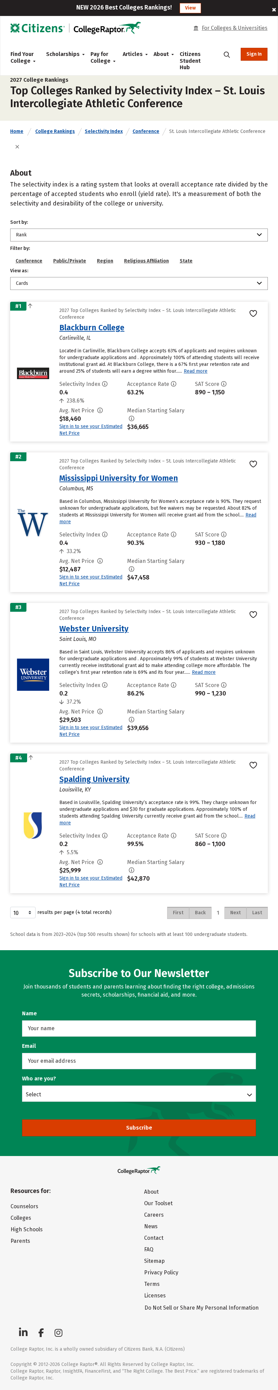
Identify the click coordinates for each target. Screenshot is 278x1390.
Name (29, 1013)
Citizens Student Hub (190, 61)
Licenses (155, 1295)
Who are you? (39, 1078)
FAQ (148, 1249)
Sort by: (19, 222)
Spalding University (94, 779)
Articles (133, 54)
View (190, 8)
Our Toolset (158, 1203)
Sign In (254, 54)
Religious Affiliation (146, 261)
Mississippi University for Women (118, 478)
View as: (19, 271)
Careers (154, 1215)
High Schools (27, 1229)
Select (33, 1094)
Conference (146, 131)
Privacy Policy (161, 1272)
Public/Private (69, 261)
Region (105, 261)
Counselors (24, 1206)
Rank (21, 235)
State (186, 261)
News (151, 1226)
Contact (153, 1238)
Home (16, 131)
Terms (152, 1284)
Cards (22, 283)
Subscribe (139, 1127)
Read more (195, 371)
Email (29, 1046)
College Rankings (55, 131)
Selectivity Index (104, 131)
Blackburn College (91, 327)
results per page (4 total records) (74, 912)
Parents (20, 1241)
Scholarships (63, 54)
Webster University (93, 628)
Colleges (21, 1218)
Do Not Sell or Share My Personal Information (201, 1308)
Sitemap (154, 1261)
